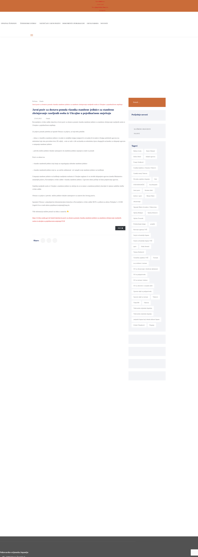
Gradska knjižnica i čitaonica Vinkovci (144, 168)
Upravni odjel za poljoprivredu (142, 291)
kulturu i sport (137, 196)
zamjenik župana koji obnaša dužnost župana (146, 319)
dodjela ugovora (150, 156)
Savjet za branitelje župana (141, 235)
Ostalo (41, 101)
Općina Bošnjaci (138, 213)
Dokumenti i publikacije (73, 23)
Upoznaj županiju (9, 23)
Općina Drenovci (153, 213)
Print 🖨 (120, 228)
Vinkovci (155, 297)
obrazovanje (136, 201)
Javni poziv (136, 190)
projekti (152, 224)
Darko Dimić (137, 156)
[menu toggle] (31, 35)
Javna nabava (92, 23)
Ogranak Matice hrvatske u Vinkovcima (145, 207)
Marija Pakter (150, 196)
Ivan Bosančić (153, 184)
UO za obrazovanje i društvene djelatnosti (145, 269)
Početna (34, 101)
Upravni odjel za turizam (140, 297)
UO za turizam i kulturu (140, 280)
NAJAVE (137, 133)
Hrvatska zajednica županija (141, 179)
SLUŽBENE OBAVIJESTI (142, 129)
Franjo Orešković (138, 162)
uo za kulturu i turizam (140, 263)
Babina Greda (137, 151)
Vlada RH (136, 302)
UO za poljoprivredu (139, 274)
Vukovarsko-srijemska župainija (142, 308)
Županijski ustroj (28, 23)
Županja (151, 325)
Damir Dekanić (150, 151)
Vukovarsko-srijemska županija (142, 314)
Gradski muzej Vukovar (140, 173)
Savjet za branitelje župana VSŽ (142, 241)
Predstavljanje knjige (139, 224)
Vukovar (146, 302)
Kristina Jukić (149, 190)
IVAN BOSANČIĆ (138, 184)
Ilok (155, 179)
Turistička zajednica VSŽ (140, 258)
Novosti (104, 23)
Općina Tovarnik (138, 218)
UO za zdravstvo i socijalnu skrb (142, 286)
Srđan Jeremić (145, 246)
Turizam (155, 258)
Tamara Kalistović (138, 252)
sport (134, 246)
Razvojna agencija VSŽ (140, 229)
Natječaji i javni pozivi (50, 23)
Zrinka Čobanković (139, 325)
